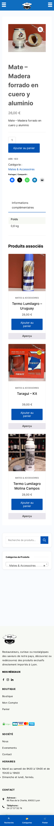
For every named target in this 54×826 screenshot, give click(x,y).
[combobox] (27, 564)
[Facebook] (3, 679)
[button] (40, 29)
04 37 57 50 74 (14, 808)
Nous (5, 741)
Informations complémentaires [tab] (23, 205)
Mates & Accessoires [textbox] (26, 565)
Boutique (7, 696)
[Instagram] (8, 679)
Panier (6, 709)
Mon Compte (10, 702)
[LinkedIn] (12, 679)
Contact (7, 754)
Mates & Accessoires (21, 169)
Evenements (9, 747)
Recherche (44, 540)
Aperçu (27, 335)
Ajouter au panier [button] (27, 324)
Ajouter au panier (24, 148)
